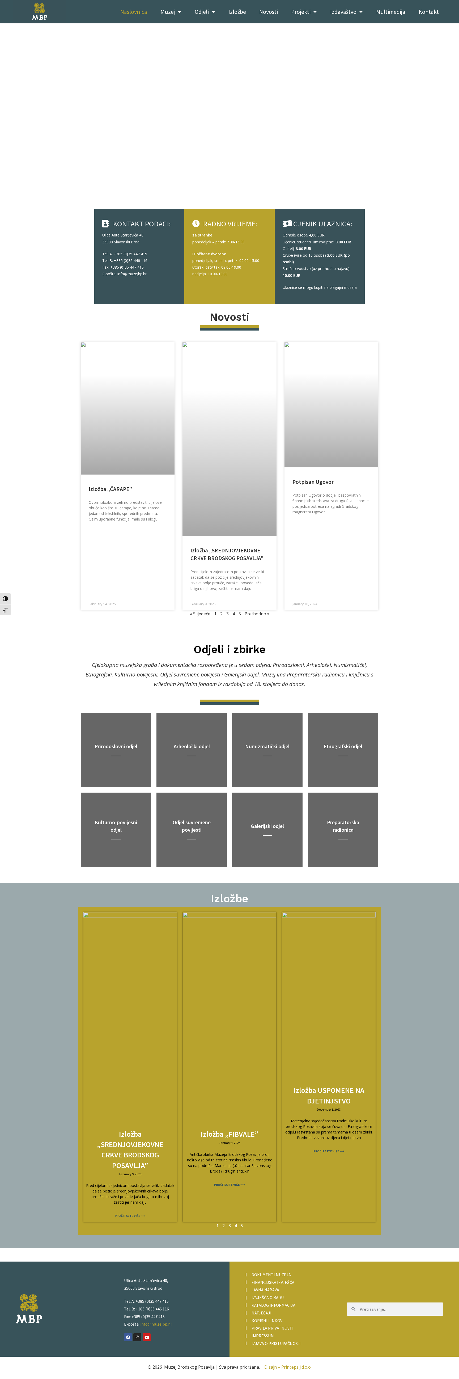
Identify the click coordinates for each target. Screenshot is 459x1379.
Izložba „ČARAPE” (110, 489)
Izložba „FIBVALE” (229, 1134)
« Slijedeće (200, 614)
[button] (229, 207)
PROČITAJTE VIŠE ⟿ (130, 1216)
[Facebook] (128, 1337)
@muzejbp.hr (135, 273)
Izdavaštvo (343, 11)
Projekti (301, 11)
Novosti (268, 11)
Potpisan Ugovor (313, 481)
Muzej (167, 11)
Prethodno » (257, 614)
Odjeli (202, 11)
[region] (229, 121)
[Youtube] (147, 1337)
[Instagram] (137, 1337)
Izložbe (237, 11)
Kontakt (429, 11)
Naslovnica (133, 11)
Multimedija (390, 11)
